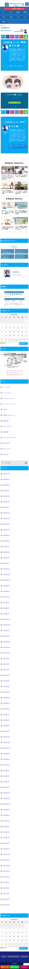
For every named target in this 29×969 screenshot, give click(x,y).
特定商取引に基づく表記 (13, 956)
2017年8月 (6, 877)
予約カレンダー (4, 967)
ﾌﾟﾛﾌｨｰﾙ (10, 12)
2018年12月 (6, 793)
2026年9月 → (23, 343)
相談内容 (18, 12)
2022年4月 (6, 636)
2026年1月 (6, 507)
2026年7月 (6, 474)
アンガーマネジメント (9, 404)
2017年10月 (6, 865)
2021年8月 (6, 658)
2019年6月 (6, 765)
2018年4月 (6, 837)
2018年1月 (6, 849)
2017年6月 (6, 888)
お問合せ (3, 21)
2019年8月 (6, 759)
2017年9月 (6, 871)
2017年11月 (6, 860)
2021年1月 (6, 692)
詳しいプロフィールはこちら (16, 66)
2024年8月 (6, 591)
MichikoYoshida (19, 31)
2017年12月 (6, 854)
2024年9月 (6, 585)
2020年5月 (6, 725)
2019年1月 (6, 787)
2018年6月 (6, 826)
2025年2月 (6, 557)
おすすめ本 (6, 443)
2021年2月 (6, 686)
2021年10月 (6, 653)
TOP (4, 12)
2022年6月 (6, 630)
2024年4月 (6, 608)
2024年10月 (6, 580)
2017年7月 (6, 882)
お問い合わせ (14, 967)
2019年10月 (6, 748)
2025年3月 (6, 552)
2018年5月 (6, 832)
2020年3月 (6, 737)
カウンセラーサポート (9, 437)
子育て (5, 409)
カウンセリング (7, 426)
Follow (14, 97)
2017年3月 (6, 905)
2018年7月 (6, 821)
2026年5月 (6, 485)
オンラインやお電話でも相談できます (15, 8)
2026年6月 (6, 479)
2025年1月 (6, 563)
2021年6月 (6, 669)
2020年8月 (6, 709)
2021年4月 (6, 681)
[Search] (26, 463)
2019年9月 (6, 753)
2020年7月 (6, 714)
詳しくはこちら (14, 372)
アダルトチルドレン (9, 398)
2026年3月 (6, 496)
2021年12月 (6, 641)
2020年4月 (6, 731)
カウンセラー (7, 448)
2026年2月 (6, 501)
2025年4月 (6, 546)
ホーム (3, 956)
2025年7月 (6, 529)
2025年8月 (6, 524)
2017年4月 (6, 899)
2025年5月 (6, 541)
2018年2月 (6, 843)
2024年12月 (6, 569)
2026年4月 (6, 490)
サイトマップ (24, 956)
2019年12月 (6, 742)
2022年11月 (6, 619)
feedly (15, 102)
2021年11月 (6, 647)
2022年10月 (6, 625)
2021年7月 (6, 664)
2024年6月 (6, 602)
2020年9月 (6, 703)
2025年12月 (6, 513)
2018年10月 (6, 804)
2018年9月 (6, 809)
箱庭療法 (5, 432)
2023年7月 (6, 613)
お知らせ (5, 454)
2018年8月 (6, 815)
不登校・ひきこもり (9, 415)
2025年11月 (6, 518)
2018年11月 (6, 798)
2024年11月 (6, 574)
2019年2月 (6, 781)
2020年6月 (6, 720)
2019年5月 (6, 770)
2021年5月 (6, 675)
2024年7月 (6, 597)
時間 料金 (25, 12)
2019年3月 (6, 776)
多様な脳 (5, 420)
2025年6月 (6, 535)
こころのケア (7, 387)
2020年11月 (6, 697)
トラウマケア (7, 392)
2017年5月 (6, 893)
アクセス (24, 967)
